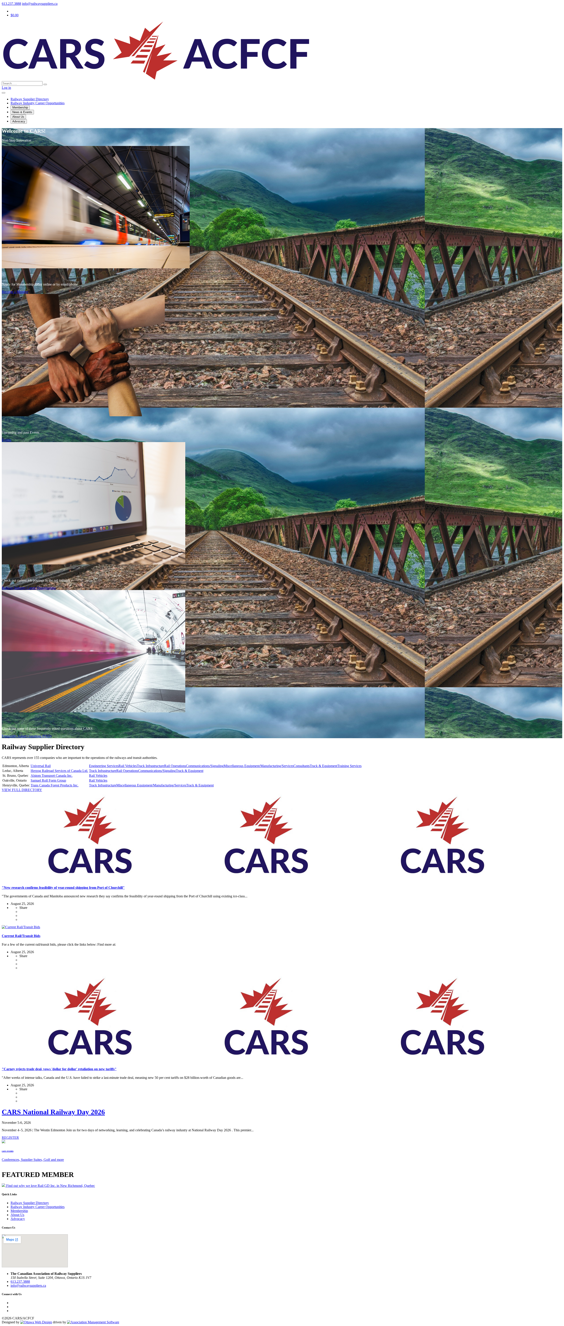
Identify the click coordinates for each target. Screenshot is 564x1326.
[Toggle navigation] (3, 92)
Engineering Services (104, 766)
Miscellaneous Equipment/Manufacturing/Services (258, 766)
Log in (6, 88)
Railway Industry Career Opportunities (29, 588)
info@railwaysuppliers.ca (40, 4)
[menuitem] (19, 1211)
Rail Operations (175, 766)
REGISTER (10, 1137)
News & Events (22, 112)
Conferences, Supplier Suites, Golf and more (33, 1160)
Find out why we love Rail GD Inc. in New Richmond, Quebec (50, 1186)
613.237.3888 (11, 4)
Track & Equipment (323, 766)
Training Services (349, 766)
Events (6, 440)
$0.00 (15, 15)
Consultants (301, 766)
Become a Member (15, 292)
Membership (20, 107)
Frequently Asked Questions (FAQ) (26, 736)
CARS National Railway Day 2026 (53, 1112)
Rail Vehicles (128, 766)
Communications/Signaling (205, 766)
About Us (18, 116)
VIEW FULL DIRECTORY (22, 790)
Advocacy (18, 121)
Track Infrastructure (150, 766)
